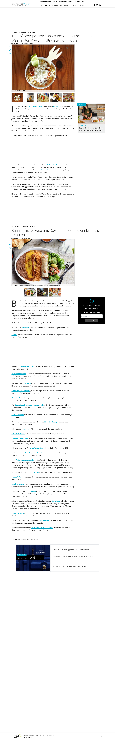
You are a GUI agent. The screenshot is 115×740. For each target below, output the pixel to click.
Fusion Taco (45, 170)
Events (79, 5)
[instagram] (100, 5)
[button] (30, 292)
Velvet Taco (57, 106)
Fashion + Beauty (58, 5)
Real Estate (77, 1)
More (83, 5)
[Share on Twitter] (10, 50)
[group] (17, 97)
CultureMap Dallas (54, 165)
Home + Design (49, 5)
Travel (70, 1)
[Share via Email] (10, 54)
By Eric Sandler (15, 43)
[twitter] (97, 5)
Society (42, 5)
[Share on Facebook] (10, 46)
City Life (54, 1)
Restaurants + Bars (45, 1)
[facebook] (94, 5)
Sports (74, 5)
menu (69, 167)
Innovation (67, 5)
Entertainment (63, 1)
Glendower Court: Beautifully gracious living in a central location (71, 550)
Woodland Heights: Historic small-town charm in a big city (69, 566)
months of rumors (35, 106)
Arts (83, 1)
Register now (28, 737)
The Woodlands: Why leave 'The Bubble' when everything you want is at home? (73, 558)
